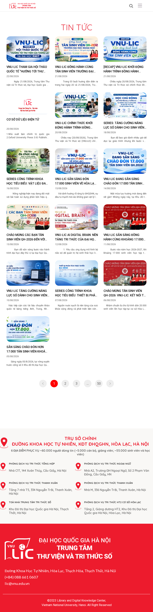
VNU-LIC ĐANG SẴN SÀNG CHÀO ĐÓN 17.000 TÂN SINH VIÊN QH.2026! (123, 181)
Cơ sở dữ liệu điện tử (23, 119)
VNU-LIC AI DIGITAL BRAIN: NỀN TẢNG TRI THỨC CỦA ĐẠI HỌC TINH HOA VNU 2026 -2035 (76, 237)
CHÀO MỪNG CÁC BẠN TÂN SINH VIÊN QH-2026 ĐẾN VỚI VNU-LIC (26, 237)
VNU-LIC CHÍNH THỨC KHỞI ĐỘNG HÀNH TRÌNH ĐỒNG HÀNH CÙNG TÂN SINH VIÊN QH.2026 (74, 125)
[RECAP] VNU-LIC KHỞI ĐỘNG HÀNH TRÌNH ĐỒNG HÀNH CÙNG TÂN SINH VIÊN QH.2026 (124, 69)
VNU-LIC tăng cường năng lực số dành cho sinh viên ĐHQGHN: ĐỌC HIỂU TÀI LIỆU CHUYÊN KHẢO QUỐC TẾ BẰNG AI (28, 293)
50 (99, 383)
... (88, 383)
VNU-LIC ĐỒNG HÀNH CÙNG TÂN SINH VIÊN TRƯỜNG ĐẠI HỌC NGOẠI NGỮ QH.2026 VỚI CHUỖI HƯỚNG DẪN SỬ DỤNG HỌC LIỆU (75, 69)
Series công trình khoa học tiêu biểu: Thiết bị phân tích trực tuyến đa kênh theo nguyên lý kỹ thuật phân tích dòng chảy (76, 293)
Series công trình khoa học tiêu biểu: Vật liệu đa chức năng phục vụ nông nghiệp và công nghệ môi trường (26, 181)
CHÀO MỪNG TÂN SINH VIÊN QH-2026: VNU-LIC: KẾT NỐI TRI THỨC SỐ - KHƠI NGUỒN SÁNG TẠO (125, 293)
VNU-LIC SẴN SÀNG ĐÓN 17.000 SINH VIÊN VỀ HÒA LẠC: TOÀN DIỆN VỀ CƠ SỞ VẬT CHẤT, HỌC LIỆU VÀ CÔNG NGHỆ (76, 181)
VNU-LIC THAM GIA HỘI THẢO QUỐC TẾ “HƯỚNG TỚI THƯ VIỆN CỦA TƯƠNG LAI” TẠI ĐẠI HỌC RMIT (27, 69)
